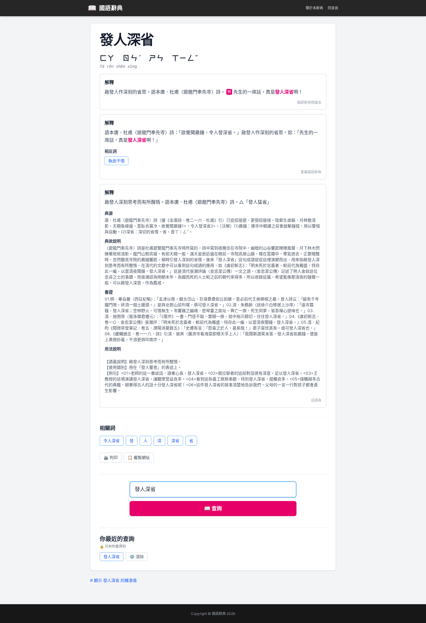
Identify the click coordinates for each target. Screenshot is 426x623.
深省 (175, 440)
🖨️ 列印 (110, 457)
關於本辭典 (314, 8)
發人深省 (111, 556)
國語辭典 (105, 8)
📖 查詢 (213, 508)
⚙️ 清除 (137, 556)
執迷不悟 (116, 160)
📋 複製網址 (139, 457)
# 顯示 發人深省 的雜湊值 (113, 580)
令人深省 (111, 440)
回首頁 (333, 8)
